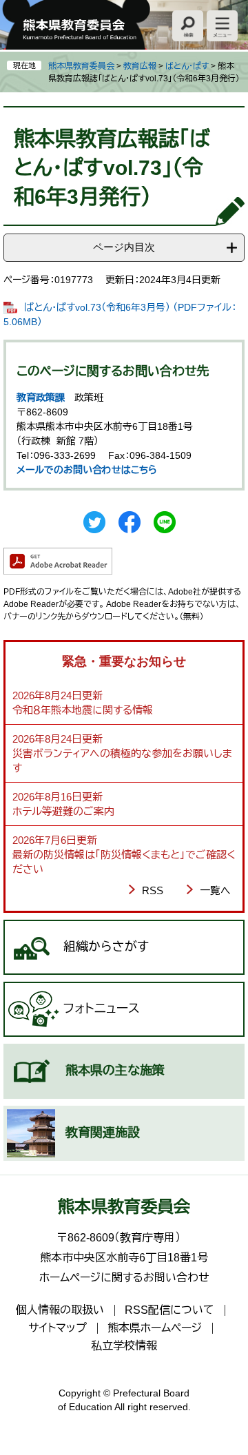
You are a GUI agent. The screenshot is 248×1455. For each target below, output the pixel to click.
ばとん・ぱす (187, 66)
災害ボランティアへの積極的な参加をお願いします (122, 760)
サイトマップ (57, 1328)
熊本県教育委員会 (81, 66)
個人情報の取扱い (60, 1310)
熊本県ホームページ (154, 1328)
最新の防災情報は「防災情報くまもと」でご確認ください (124, 862)
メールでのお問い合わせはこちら (87, 469)
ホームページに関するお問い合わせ (124, 1277)
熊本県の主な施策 (115, 1070)
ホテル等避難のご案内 (63, 811)
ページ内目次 (124, 247)
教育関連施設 (102, 1132)
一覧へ (215, 890)
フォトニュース (101, 1008)
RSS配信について (169, 1310)
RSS (152, 890)
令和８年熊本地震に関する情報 (82, 710)
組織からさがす (106, 946)
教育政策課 (41, 397)
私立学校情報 (124, 1346)
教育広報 (139, 66)
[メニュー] (222, 25)
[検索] (187, 25)
